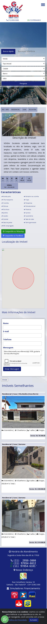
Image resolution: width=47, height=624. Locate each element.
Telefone (7, 339)
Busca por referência (26, 51)
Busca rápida (8, 51)
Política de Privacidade (18, 620)
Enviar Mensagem (12, 369)
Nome (6, 323)
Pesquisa (23, 83)
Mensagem (8, 347)
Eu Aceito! (33, 620)
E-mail (6, 331)
